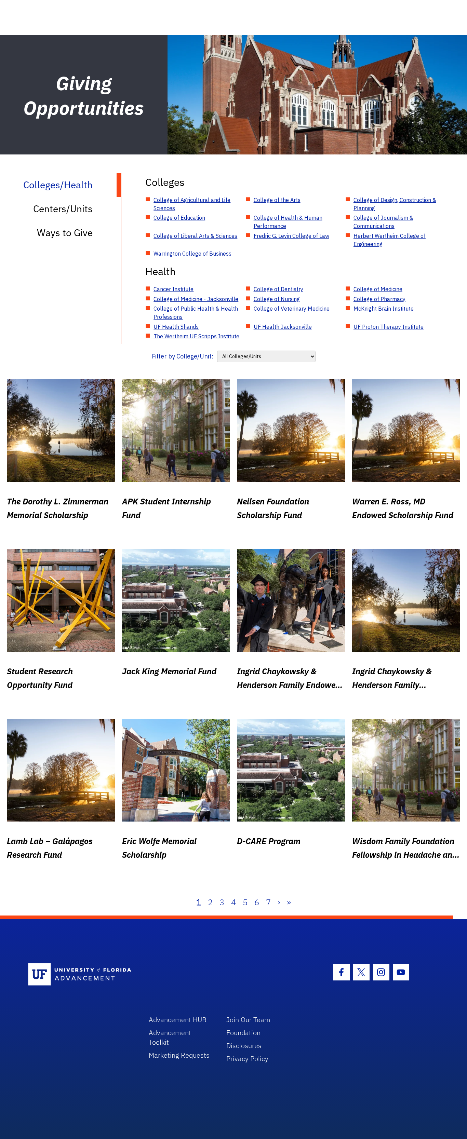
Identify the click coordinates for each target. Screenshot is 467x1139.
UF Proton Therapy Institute (388, 326)
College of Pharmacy (379, 299)
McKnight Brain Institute (383, 308)
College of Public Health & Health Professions (196, 312)
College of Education (179, 217)
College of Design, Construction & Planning (394, 204)
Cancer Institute (174, 289)
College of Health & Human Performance (288, 221)
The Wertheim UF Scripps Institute (196, 336)
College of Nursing (277, 299)
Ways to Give (65, 232)
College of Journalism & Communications (383, 221)
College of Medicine (377, 289)
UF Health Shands (176, 326)
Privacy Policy (247, 1058)
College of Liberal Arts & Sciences (195, 235)
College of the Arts (277, 199)
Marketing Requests (179, 1055)
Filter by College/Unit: (183, 356)
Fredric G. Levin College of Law (291, 235)
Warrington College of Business (192, 253)
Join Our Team (248, 1019)
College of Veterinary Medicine (292, 308)
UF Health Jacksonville (283, 326)
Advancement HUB (177, 1019)
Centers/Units (63, 208)
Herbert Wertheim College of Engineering (389, 239)
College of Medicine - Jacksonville (196, 299)
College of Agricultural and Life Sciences (192, 204)
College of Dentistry (278, 289)
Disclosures (244, 1045)
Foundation (243, 1032)
